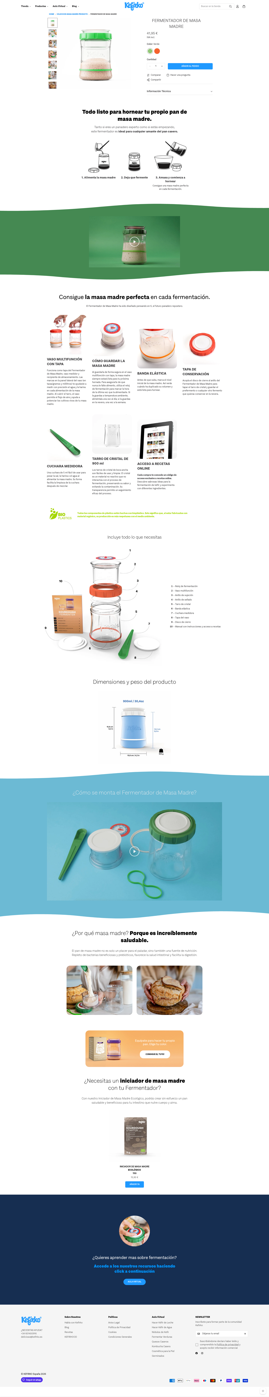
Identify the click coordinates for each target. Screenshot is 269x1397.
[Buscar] (230, 6)
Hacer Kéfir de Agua (162, 1327)
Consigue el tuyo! (155, 1054)
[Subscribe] (245, 1334)
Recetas (69, 1332)
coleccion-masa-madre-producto (72, 14)
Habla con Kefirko (74, 1323)
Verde (150, 51)
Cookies (112, 1332)
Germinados (158, 1356)
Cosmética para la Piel (163, 1351)
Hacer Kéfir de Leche (162, 1323)
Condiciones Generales (120, 1337)
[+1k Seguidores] (196, 1353)
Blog (74, 6)
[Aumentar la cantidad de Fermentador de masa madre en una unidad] (162, 66)
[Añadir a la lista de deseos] (209, 21)
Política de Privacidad (119, 1327)
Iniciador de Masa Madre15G (134, 1170)
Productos (40, 6)
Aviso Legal (114, 1323)
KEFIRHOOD (71, 1337)
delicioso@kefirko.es (31, 1337)
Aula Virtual (59, 6)
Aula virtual (134, 1282)
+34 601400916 (29, 1334)
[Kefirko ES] (134, 6)
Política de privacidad (228, 1345)
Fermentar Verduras (162, 1337)
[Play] (134, 851)
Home (51, 14)
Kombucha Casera (161, 1346)
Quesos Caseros (160, 1342)
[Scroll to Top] (263, 1382)
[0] (244, 6)
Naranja (157, 51)
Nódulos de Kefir (160, 1332)
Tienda (24, 6)
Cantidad (151, 60)
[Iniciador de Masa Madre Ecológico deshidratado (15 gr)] (134, 1136)
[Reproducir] (134, 241)
